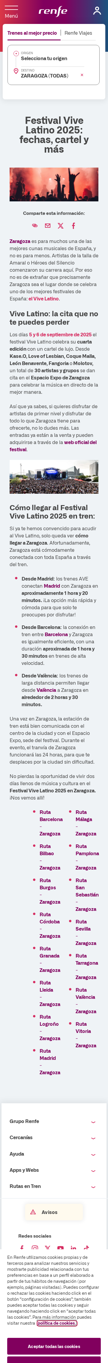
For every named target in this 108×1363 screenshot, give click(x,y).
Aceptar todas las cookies (54, 1346)
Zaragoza (20, 241)
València (46, 690)
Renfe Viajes (78, 33)
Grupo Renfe (24, 1121)
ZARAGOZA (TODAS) (44, 75)
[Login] (97, 11)
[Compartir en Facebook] (73, 226)
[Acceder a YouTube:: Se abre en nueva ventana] (60, 1248)
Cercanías (21, 1137)
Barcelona (56, 634)
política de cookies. (57, 1323)
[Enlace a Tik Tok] (86, 1248)
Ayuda (17, 1154)
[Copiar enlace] (34, 226)
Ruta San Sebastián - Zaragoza (87, 894)
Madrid (52, 586)
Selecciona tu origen (44, 58)
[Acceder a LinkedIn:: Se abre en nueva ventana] (73, 1248)
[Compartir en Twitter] (60, 226)
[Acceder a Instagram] (34, 1248)
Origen (27, 53)
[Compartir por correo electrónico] (47, 226)
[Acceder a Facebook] (22, 1248)
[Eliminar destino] (82, 74)
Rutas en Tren (25, 1186)
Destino (27, 70)
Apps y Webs (24, 1170)
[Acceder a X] (47, 1248)
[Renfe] (53, 12)
